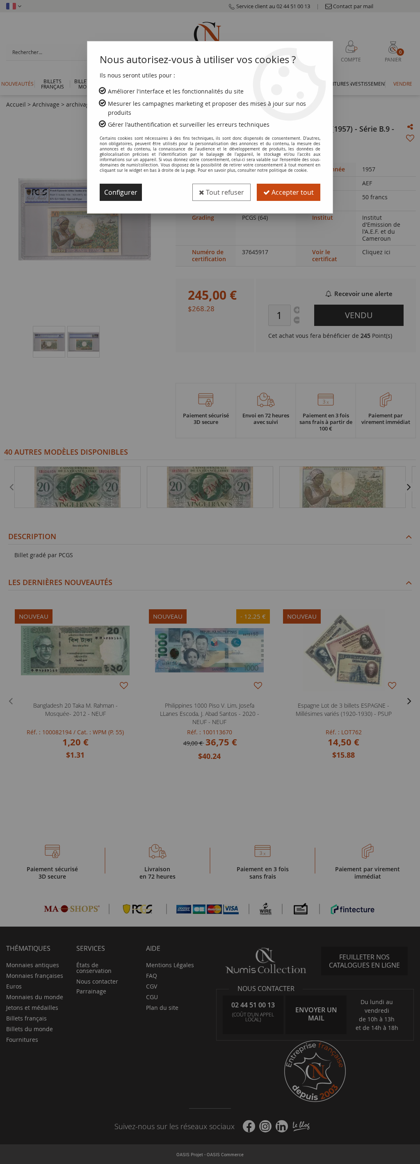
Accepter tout (292, 192)
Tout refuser (224, 192)
